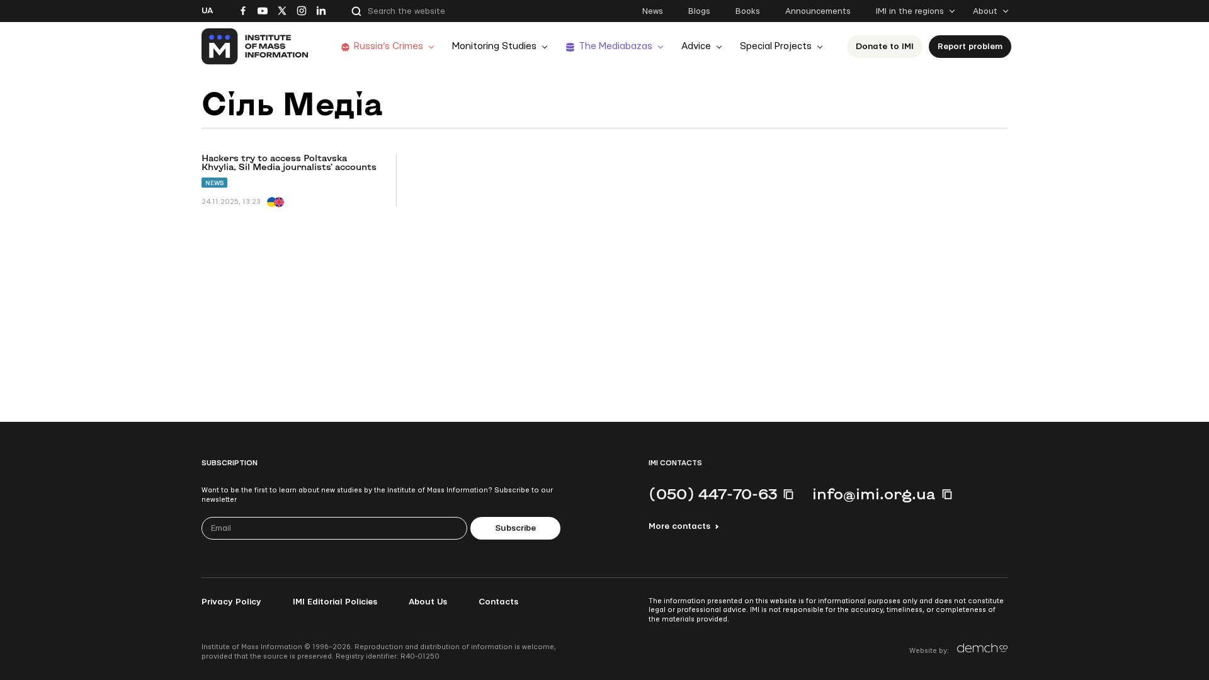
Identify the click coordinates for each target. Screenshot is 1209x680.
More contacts (679, 526)
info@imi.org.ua (874, 493)
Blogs (699, 11)
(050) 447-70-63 (713, 493)
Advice (696, 46)
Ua (207, 10)
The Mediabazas (615, 46)
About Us (428, 602)
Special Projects (776, 46)
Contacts (498, 602)
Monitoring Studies (494, 46)
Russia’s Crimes (388, 46)
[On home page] (255, 46)
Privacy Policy (231, 602)
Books (747, 11)
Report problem (970, 46)
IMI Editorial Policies (335, 602)
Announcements (818, 11)
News (652, 11)
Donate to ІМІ (885, 46)
